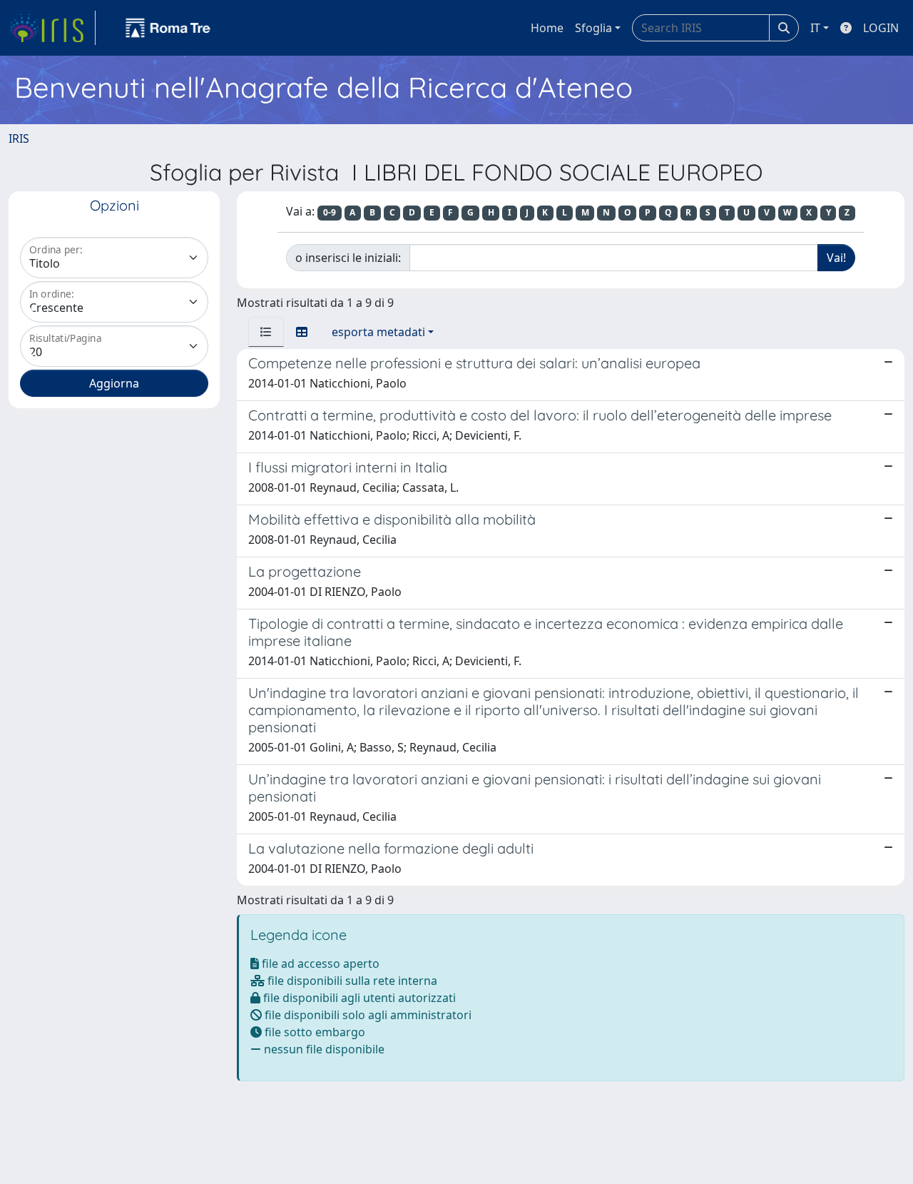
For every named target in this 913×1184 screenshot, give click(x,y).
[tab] (266, 332)
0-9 (329, 212)
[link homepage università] (168, 28)
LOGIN (881, 28)
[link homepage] (52, 28)
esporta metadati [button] (378, 332)
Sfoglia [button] (593, 28)
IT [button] (815, 28)
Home (547, 28)
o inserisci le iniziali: (348, 257)
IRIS (19, 138)
